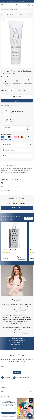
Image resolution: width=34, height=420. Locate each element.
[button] (32, 5)
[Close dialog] (32, 399)
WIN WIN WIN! (8, 412)
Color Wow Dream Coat (10, 250)
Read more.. (25, 332)
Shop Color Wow (28, 218)
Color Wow (7, 14)
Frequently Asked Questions (22, 377)
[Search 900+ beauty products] (3, 9)
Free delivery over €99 (16, 338)
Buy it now (17, 101)
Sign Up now (17, 372)
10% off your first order (17, 342)
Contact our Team (8, 377)
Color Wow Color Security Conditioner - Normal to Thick (21, 14)
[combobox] (17, 9)
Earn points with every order (17, 347)
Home (2, 14)
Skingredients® (22, 309)
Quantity (4, 90)
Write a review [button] (17, 208)
